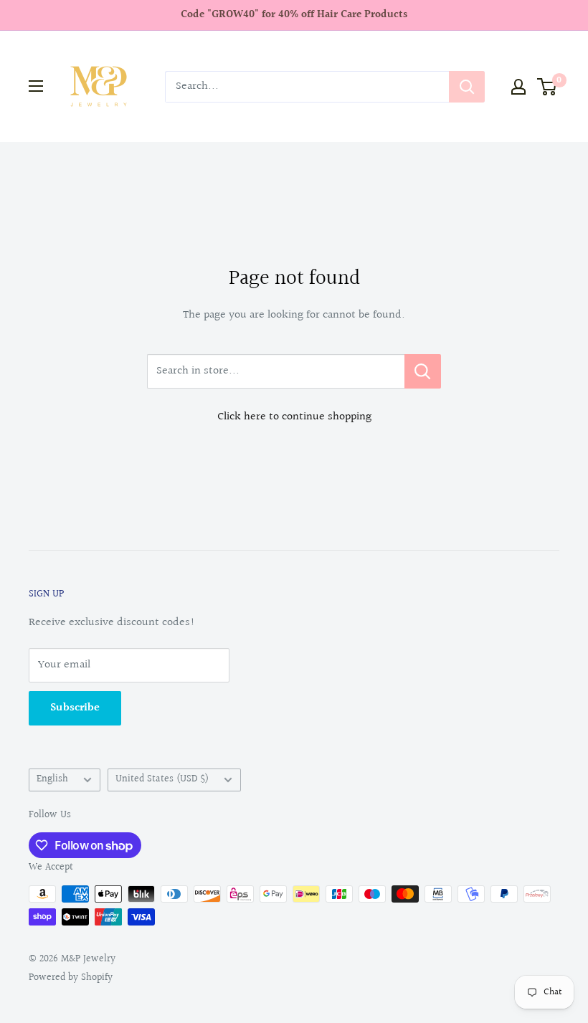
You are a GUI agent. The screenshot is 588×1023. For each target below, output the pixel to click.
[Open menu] (36, 86)
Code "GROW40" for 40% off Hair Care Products (294, 14)
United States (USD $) (162, 779)
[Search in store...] (422, 371)
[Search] (467, 87)
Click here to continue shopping (294, 417)
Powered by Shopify (71, 978)
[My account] (518, 87)
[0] (547, 86)
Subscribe (75, 708)
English (52, 779)
